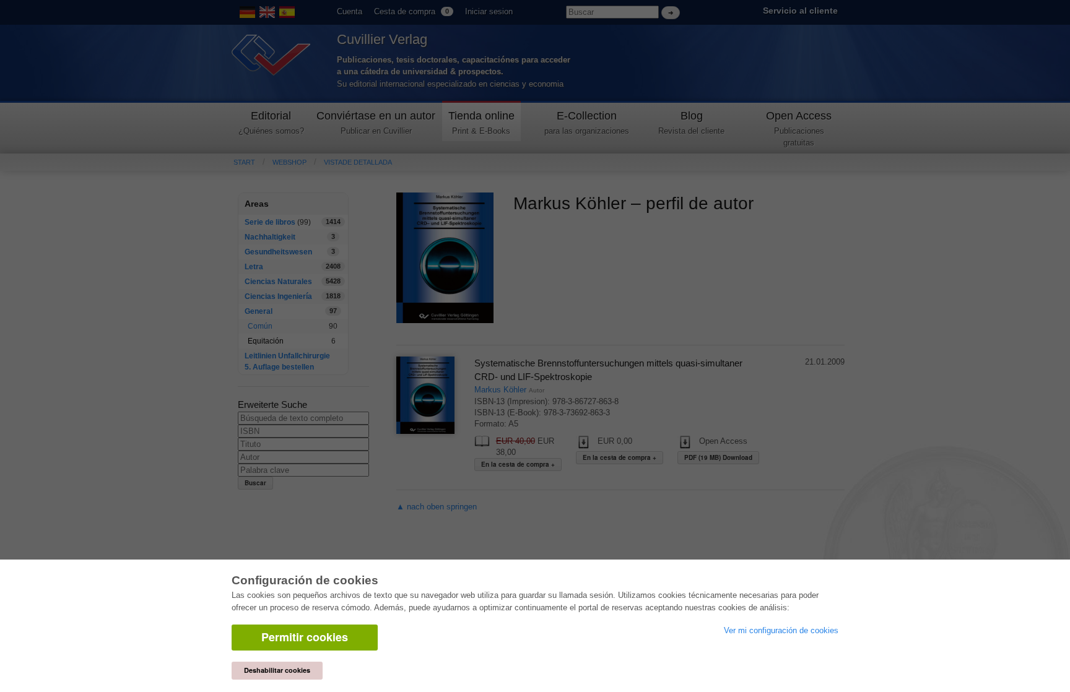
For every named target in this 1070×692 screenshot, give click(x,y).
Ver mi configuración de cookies (781, 630)
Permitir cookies (304, 637)
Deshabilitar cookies (277, 670)
